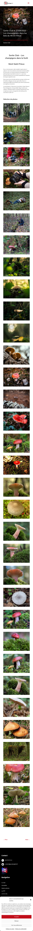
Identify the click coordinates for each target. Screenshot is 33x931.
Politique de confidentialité (20, 928)
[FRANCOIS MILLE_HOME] (16, 298)
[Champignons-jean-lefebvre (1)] (16, 518)
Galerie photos (5, 888)
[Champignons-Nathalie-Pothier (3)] (16, 408)
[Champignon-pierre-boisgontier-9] (16, 232)
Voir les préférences (16, 925)
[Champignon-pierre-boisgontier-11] (16, 694)
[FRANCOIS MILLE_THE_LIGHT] (16, 320)
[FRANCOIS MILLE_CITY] (16, 276)
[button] (30, 899)
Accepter (16, 916)
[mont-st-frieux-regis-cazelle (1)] (16, 738)
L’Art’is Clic (4, 894)
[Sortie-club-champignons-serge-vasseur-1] (16, 254)
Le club (3, 882)
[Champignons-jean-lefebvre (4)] (16, 474)
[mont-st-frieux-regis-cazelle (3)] (16, 782)
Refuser (17, 921)
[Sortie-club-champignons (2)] (16, 144)
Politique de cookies (10, 928)
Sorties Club (6, 42)
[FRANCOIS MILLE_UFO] (16, 342)
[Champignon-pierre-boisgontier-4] (16, 584)
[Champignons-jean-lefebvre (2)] (16, 452)
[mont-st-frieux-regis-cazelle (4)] (16, 804)
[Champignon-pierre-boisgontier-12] (16, 716)
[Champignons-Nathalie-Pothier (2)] (16, 386)
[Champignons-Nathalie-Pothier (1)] (16, 364)
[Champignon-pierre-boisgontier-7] (16, 210)
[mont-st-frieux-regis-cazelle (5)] (16, 826)
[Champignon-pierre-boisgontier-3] (16, 562)
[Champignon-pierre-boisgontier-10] (16, 672)
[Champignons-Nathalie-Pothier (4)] (16, 430)
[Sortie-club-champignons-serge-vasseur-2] (16, 121)
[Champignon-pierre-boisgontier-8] (16, 650)
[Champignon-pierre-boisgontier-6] (16, 606)
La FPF (3, 891)
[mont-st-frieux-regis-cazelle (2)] (16, 760)
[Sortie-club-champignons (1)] (16, 166)
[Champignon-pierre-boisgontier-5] (16, 188)
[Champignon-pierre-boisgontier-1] (16, 628)
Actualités (4, 885)
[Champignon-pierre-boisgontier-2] (16, 540)
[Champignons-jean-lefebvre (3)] (16, 496)
